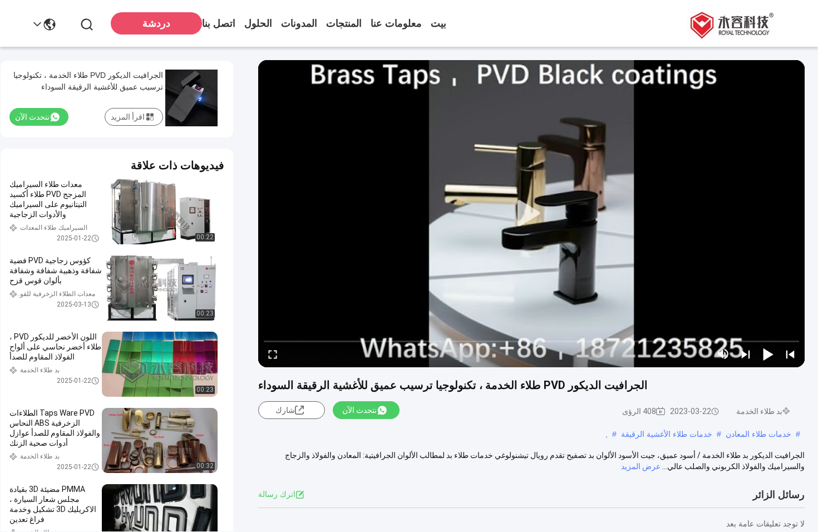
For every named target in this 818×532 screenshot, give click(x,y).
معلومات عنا (396, 23)
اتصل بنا (218, 23)
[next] (746, 354)
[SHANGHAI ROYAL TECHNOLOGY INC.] (730, 23)
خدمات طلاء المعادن (758, 434)
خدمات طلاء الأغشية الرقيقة (666, 434)
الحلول (258, 23)
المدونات (299, 23)
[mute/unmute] (723, 354)
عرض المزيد (641, 466)
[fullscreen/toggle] (273, 354)
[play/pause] (768, 354)
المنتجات (344, 23)
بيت (438, 23)
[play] (531, 214)
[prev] (790, 354)
